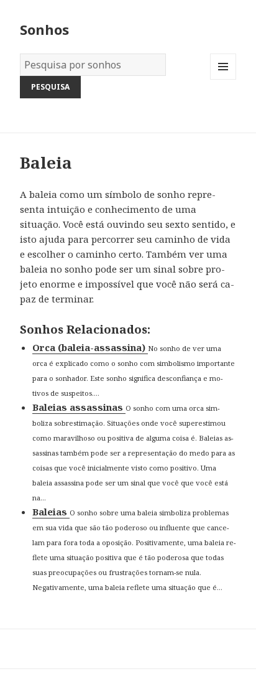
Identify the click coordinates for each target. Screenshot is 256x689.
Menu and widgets (223, 79)
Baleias (51, 511)
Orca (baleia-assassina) (90, 347)
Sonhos (44, 29)
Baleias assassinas (79, 407)
